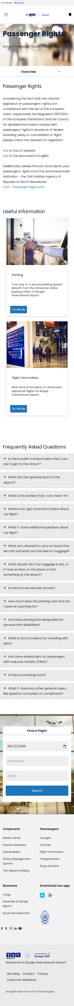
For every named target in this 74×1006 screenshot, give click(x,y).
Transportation (50, 859)
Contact (28, 974)
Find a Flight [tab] (37, 731)
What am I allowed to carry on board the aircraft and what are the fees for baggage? (36, 548)
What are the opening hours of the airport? (31, 480)
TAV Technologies (43, 991)
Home (7, 46)
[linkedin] (15, 928)
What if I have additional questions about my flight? (35, 530)
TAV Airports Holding (16, 871)
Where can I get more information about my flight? (36, 511)
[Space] (37, 15)
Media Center (12, 838)
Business (19, 2)
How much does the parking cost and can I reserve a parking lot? (36, 604)
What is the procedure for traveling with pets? (35, 641)
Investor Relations (14, 845)
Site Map (13, 974)
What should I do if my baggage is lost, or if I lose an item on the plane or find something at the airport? (36, 569)
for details (18, 309)
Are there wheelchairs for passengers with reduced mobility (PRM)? (34, 659)
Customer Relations (21, 980)
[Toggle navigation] (9, 14)
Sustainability (11, 852)
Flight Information (51, 852)
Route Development (16, 913)
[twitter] (6, 928)
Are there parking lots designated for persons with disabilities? (33, 622)
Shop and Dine (49, 866)
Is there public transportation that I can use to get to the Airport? (35, 461)
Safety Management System (17, 861)
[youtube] (20, 928)
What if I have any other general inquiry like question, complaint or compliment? (35, 691)
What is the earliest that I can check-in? (38, 496)
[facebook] (2, 928)
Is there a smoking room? (27, 675)
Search (37, 790)
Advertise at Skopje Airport (15, 904)
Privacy (42, 974)
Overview (28, 72)
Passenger (7, 2)
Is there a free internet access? (31, 588)
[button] (70, 15)
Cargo (7, 894)
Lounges (45, 838)
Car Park (45, 845)
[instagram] (11, 928)
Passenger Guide (27, 46)
